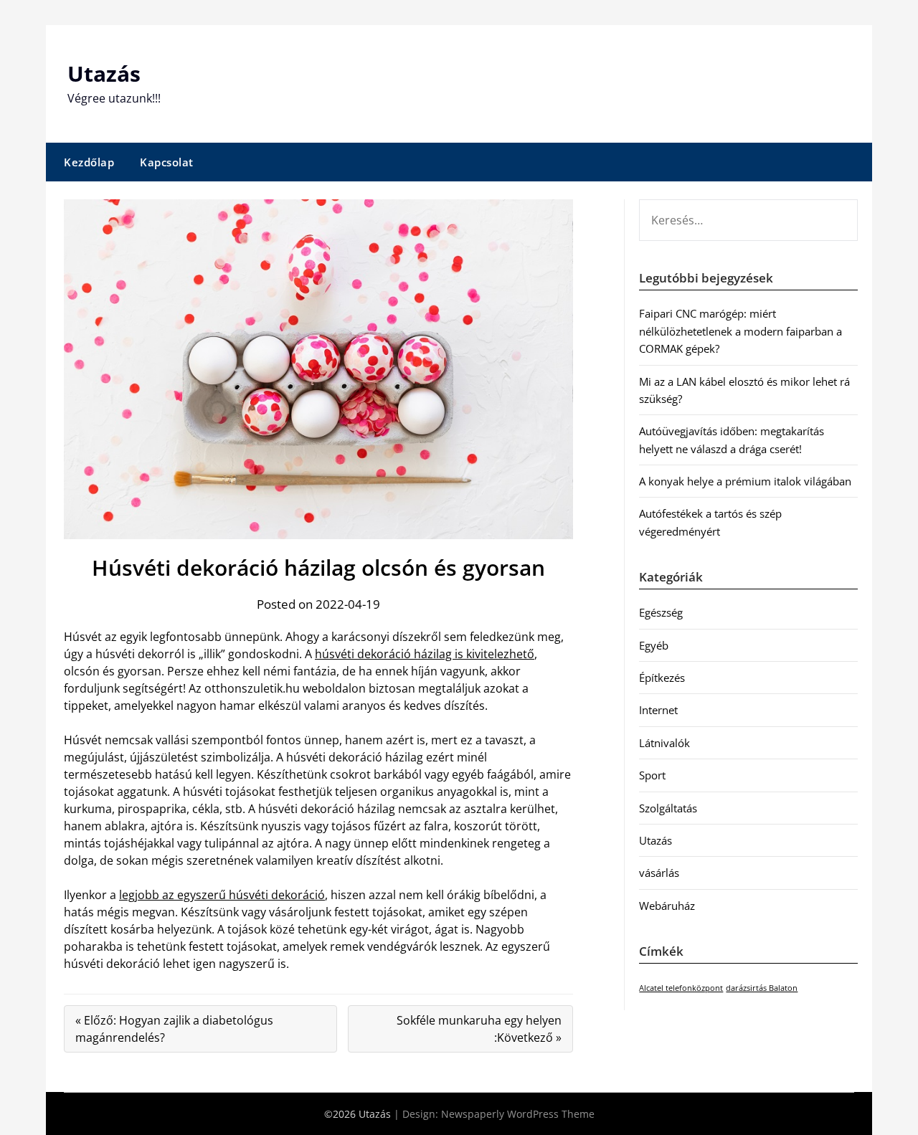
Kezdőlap (89, 162)
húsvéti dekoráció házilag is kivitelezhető (424, 654)
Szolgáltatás (668, 808)
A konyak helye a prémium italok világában (745, 481)
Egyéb (653, 645)
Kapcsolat (167, 162)
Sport (652, 775)
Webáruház (667, 905)
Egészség (661, 612)
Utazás (104, 73)
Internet (658, 710)
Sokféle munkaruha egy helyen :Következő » (479, 1028)
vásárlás (659, 872)
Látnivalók (664, 743)
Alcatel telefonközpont (681, 988)
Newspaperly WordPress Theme (518, 1114)
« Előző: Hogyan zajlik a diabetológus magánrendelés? (174, 1028)
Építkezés (662, 677)
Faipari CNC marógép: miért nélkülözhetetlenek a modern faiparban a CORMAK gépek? (740, 331)
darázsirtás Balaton (762, 988)
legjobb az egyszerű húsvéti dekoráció (222, 895)
